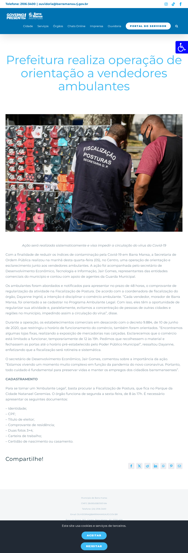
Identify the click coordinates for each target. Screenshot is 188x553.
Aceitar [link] (94, 535)
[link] (182, 47)
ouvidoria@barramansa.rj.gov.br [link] (63, 4)
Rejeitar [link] (94, 546)
